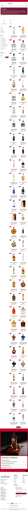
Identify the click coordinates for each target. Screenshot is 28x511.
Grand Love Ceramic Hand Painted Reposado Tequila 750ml (23, 370)
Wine (14, 479)
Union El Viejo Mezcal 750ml (13, 76)
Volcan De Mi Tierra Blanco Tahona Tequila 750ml (23, 89)
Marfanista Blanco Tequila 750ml (23, 316)
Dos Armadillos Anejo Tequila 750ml (23, 290)
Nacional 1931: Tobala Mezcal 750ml (23, 116)
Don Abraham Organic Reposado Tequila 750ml (13, 396)
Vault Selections (16, 485)
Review (24, 481)
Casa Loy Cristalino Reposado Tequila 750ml (23, 196)
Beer (14, 482)
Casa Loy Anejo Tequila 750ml (23, 183)
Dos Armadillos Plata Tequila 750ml (13, 249)
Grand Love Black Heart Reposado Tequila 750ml (14, 370)
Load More (18, 427)
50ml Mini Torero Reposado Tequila (14, 356)
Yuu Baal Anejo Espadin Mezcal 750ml (14, 276)
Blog (23, 478)
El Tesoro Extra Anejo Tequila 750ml (13, 410)
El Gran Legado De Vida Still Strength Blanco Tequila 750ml (14, 423)
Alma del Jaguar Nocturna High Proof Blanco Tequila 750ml (13, 129)
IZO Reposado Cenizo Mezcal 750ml (23, 156)
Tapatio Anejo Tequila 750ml (23, 356)
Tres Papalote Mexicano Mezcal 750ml (23, 410)
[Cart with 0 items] (26, 3)
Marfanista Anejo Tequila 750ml (23, 330)
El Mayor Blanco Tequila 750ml (23, 129)
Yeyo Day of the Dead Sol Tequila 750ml (13, 223)
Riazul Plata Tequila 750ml (23, 249)
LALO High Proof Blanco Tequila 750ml (13, 116)
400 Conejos (4, 39)
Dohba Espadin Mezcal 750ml (23, 49)
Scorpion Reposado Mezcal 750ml (23, 276)
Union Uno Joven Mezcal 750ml (14, 103)
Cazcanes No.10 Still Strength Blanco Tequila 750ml (14, 89)
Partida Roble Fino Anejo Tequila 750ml (23, 36)
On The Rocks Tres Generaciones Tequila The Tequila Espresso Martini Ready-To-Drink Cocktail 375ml (23, 170)
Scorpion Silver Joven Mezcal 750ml (23, 223)
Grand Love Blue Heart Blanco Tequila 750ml (23, 343)
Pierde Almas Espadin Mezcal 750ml (23, 76)
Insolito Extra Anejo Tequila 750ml (14, 303)
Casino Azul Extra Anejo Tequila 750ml (14, 290)
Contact (24, 479)
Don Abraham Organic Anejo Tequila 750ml (13, 383)
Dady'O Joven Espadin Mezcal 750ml (13, 169)
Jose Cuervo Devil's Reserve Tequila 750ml (23, 396)
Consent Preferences (3, 499)
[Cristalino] (4, 20)
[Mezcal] (10, 20)
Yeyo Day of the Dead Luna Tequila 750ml (23, 209)
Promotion (15, 478)
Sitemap (24, 482)
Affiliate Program (3, 495)
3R (2, 36)
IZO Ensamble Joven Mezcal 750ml (23, 143)
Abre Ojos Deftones (5, 45)
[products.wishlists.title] (17, 26)
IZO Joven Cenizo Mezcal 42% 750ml (14, 156)
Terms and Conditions (4, 489)
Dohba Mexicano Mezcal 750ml (13, 49)
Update (7, 57)
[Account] (24, 3)
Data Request (2, 498)
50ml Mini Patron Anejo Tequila (23, 103)
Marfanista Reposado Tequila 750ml (13, 330)
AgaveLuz (3, 48)
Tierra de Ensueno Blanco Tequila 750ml (13, 196)
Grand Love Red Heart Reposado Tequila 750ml (13, 343)
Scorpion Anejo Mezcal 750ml (14, 263)
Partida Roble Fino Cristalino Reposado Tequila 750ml (14, 36)
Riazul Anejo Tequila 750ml (23, 303)
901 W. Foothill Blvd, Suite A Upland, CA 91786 (4, 480)
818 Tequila (3, 40)
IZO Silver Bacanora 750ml (14, 143)
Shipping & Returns (3, 492)
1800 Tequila (4, 43)
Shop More (15, 484)
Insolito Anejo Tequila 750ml (13, 316)
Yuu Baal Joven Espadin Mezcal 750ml (23, 263)
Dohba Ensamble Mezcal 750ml (13, 63)
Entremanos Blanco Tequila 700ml (23, 423)
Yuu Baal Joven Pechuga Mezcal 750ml (23, 236)
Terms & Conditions (16, 505)
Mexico (3, 31)
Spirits (15, 481)
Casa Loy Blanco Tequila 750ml (13, 209)
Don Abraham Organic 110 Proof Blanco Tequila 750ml (23, 383)
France (3, 32)
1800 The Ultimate (4, 44)
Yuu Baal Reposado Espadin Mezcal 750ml (13, 183)
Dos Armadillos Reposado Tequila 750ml (14, 236)
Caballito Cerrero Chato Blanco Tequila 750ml (23, 63)
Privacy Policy (11, 505)
